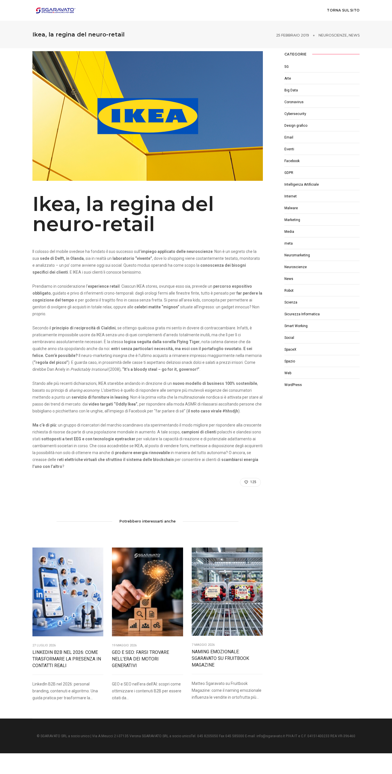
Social (289, 338)
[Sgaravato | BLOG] (55, 10)
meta (288, 243)
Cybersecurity (295, 114)
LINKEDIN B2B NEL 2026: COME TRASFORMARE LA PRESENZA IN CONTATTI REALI (66, 659)
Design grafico (295, 126)
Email (288, 137)
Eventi (289, 149)
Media (289, 232)
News (354, 35)
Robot (289, 291)
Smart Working (296, 326)
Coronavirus (294, 102)
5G (286, 67)
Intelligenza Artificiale (301, 185)
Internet (290, 196)
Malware (291, 208)
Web (287, 373)
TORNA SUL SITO (343, 10)
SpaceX (290, 349)
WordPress (293, 385)
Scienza (290, 302)
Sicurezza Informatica (302, 314)
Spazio (289, 361)
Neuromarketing (297, 255)
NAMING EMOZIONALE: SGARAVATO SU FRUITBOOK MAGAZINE (220, 658)
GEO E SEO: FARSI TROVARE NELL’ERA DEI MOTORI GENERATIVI (140, 659)
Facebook (292, 161)
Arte (287, 78)
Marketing (292, 220)
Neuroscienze (333, 35)
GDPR (288, 173)
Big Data (291, 90)
